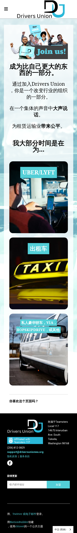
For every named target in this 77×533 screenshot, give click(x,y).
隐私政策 (12, 456)
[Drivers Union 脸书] (10, 461)
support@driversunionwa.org (25, 452)
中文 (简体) (60, 529)
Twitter (17, 514)
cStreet (19, 526)
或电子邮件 (29, 514)
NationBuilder (19, 522)
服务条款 (25, 456)
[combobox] (63, 529)
